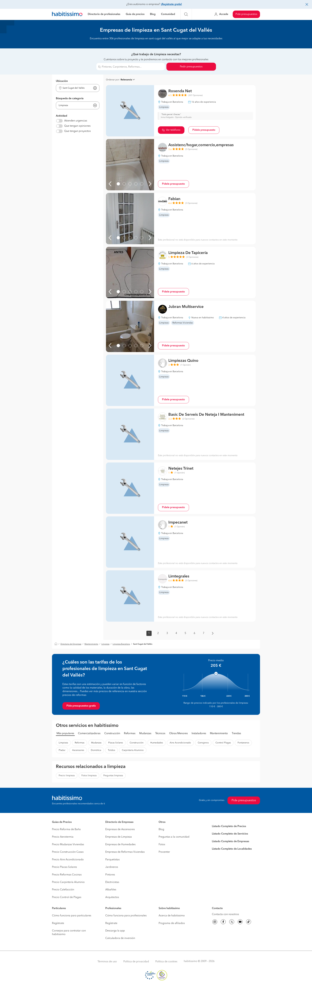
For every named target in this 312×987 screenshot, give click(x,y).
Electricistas (112, 882)
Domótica (96, 750)
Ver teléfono (173, 130)
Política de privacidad (136, 961)
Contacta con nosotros (225, 914)
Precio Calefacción (63, 889)
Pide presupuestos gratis (81, 706)
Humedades (156, 743)
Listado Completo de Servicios (230, 834)
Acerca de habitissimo (172, 915)
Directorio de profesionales (104, 14)
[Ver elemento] (118, 183)
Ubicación (62, 81)
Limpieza (105, 644)
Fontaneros (243, 743)
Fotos (162, 844)
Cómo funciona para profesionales (126, 915)
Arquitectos (112, 897)
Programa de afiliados (172, 923)
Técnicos (160, 733)
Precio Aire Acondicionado (68, 859)
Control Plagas (223, 743)
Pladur (62, 750)
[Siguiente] (150, 183)
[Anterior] (110, 183)
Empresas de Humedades (120, 844)
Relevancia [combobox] (126, 80)
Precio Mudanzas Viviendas (68, 844)
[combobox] (76, 88)
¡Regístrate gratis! (171, 4)
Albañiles (110, 889)
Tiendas (236, 733)
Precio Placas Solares (64, 867)
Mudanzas (145, 733)
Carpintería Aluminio (133, 750)
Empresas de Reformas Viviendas (125, 852)
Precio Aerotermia (62, 837)
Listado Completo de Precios (229, 826)
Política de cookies (166, 961)
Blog (153, 14)
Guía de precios (135, 14)
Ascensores (78, 750)
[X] (232, 922)
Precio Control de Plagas (66, 897)
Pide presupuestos (246, 14)
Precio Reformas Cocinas (67, 874)
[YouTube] (240, 922)
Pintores (110, 874)
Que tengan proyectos (77, 131)
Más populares (65, 733)
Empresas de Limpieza (118, 837)
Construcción (112, 733)
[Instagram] (215, 922)
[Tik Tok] (249, 922)
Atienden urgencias (75, 121)
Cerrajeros (203, 743)
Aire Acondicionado (180, 743)
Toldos (111, 750)
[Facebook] (223, 922)
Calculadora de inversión (120, 938)
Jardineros (111, 867)
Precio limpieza (67, 775)
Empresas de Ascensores (120, 829)
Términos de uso (107, 961)
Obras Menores (178, 733)
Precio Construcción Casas (68, 852)
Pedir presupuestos (191, 66)
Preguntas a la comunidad (174, 837)
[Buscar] (186, 14)
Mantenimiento (91, 644)
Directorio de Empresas (70, 644)
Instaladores (199, 733)
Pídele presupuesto (203, 130)
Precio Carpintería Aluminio (68, 882)
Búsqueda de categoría (70, 98)
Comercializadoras (89, 733)
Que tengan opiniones (77, 126)
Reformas (129, 733)
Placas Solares (115, 743)
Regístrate (58, 923)
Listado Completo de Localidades (232, 849)
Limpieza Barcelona (121, 644)
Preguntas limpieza (113, 775)
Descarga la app (115, 931)
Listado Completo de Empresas (230, 841)
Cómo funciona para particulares (71, 915)
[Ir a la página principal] (67, 14)
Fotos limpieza (89, 775)
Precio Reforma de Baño (66, 829)
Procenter (164, 852)
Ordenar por (112, 80)
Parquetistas (112, 859)
